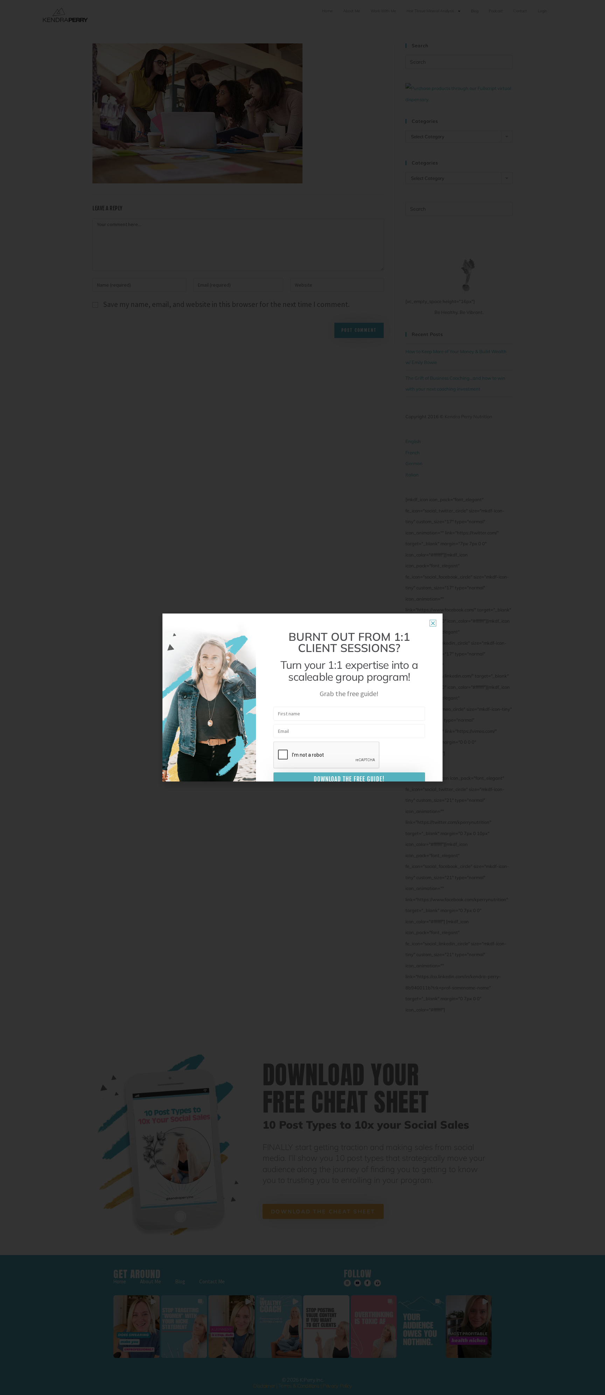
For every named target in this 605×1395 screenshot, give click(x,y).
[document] (302, 697)
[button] (433, 623)
